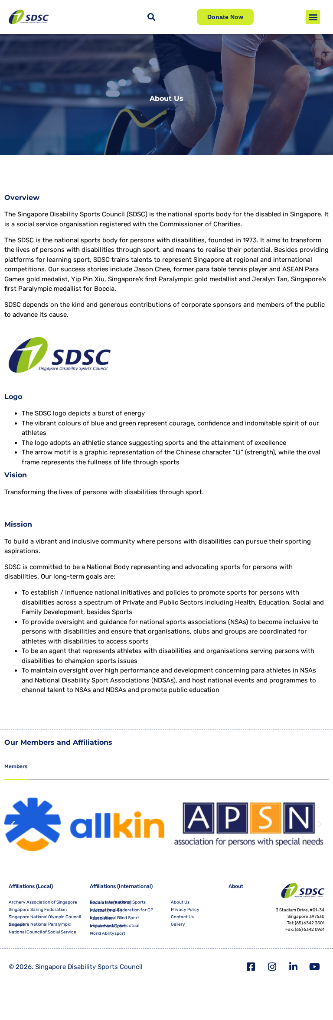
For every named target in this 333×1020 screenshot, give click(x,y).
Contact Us (182, 917)
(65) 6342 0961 (309, 929)
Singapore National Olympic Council (45, 917)
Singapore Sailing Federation (38, 909)
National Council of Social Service (42, 932)
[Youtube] (314, 966)
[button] (313, 17)
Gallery (178, 924)
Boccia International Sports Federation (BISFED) (118, 902)
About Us (180, 902)
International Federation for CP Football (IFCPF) (121, 910)
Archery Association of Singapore (43, 902)
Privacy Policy (185, 909)
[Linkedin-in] (293, 966)
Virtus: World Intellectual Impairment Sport (114, 926)
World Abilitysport (107, 933)
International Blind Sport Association (114, 918)
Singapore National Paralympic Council (40, 924)
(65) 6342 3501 (309, 923)
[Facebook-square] (251, 966)
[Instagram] (272, 966)
